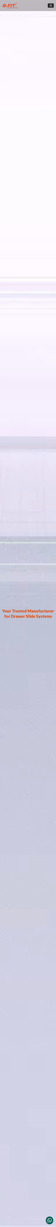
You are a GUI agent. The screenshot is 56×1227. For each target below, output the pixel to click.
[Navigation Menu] (51, 5)
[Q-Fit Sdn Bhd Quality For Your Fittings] (10, 5)
